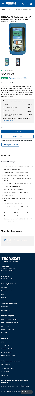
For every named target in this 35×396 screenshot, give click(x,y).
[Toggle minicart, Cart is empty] (31, 3)
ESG (2, 294)
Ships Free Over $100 (7, 83)
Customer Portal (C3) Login (9, 319)
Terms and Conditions (7, 349)
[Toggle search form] (27, 3)
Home (3, 9)
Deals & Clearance (6, 333)
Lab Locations (5, 310)
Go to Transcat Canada (8, 355)
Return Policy (5, 326)
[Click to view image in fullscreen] (17, 39)
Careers (3, 297)
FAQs (3, 342)
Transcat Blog (5, 345)
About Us (4, 287)
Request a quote (8, 120)
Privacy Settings (6, 352)
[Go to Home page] (12, 3)
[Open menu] (3, 3)
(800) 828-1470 (5, 276)
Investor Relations (6, 291)
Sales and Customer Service (9, 323)
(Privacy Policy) (24, 386)
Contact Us (4, 307)
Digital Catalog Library (7, 329)
